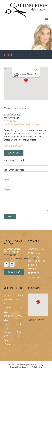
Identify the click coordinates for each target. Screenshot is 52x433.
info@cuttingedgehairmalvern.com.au (21, 124)
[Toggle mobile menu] (46, 18)
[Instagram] (12, 264)
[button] (26, 80)
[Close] (36, 70)
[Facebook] (6, 264)
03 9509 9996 (11, 121)
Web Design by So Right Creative (30, 367)
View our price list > (13, 145)
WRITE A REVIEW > (37, 320)
